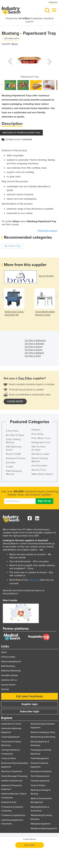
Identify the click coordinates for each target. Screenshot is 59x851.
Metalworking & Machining (43, 737)
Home (4, 652)
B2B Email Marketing (10, 670)
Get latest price (11, 38)
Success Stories (8, 684)
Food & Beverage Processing (14, 776)
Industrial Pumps (8, 802)
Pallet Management (40, 758)
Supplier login (29, 704)
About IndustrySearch (11, 661)
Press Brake (37, 434)
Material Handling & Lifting (43, 732)
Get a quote (29, 845)
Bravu (15, 43)
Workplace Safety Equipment (44, 828)
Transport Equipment (40, 780)
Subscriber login (29, 711)
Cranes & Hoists (8, 758)
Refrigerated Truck (40, 442)
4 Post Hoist (12, 430)
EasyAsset (34, 579)
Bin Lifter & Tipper (15, 435)
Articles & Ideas (8, 657)
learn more (15, 401)
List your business (29, 696)
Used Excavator (39, 465)
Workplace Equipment (40, 823)
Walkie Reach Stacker (42, 474)
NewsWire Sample (9, 675)
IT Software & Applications (13, 815)
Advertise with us (9, 680)
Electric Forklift (13, 454)
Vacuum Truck (38, 469)
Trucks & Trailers (38, 785)
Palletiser (36, 429)
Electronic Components (11, 771)
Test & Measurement (40, 776)
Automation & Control (11, 724)
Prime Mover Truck (40, 438)
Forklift (9, 466)
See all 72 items (46, 276)
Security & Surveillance (41, 771)
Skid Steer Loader (40, 454)
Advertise (53, 2)
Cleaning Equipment (10, 737)
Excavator (11, 462)
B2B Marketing (8, 666)
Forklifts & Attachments (12, 780)
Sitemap (5, 689)
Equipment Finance (15, 458)
